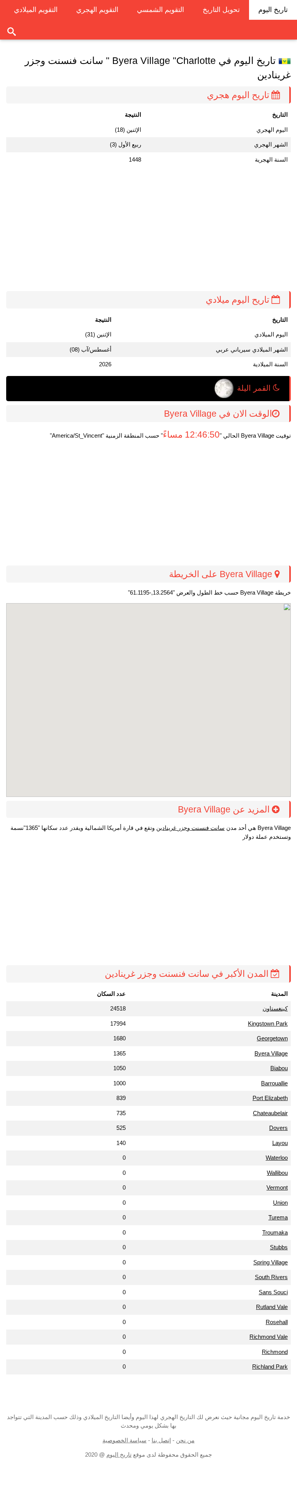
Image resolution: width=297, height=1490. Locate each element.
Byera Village (271, 1053)
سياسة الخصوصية (124, 1440)
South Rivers (271, 1277)
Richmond (275, 1352)
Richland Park (270, 1366)
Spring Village (270, 1262)
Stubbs (279, 1247)
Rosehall (277, 1322)
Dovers (278, 1127)
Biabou (279, 1068)
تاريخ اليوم (273, 10)
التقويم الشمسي (160, 10)
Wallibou (277, 1172)
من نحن (185, 1440)
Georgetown (272, 1038)
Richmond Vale (268, 1336)
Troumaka (275, 1232)
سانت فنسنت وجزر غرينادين (190, 827)
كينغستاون (275, 1008)
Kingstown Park (268, 1023)
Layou (280, 1143)
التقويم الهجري (97, 10)
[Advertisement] (145, 229)
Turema (278, 1217)
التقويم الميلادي (36, 10)
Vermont (277, 1187)
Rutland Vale (272, 1307)
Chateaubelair (270, 1113)
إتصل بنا (161, 1440)
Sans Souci (273, 1292)
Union (280, 1202)
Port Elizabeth (270, 1098)
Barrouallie (274, 1083)
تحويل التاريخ (221, 10)
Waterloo (277, 1157)
